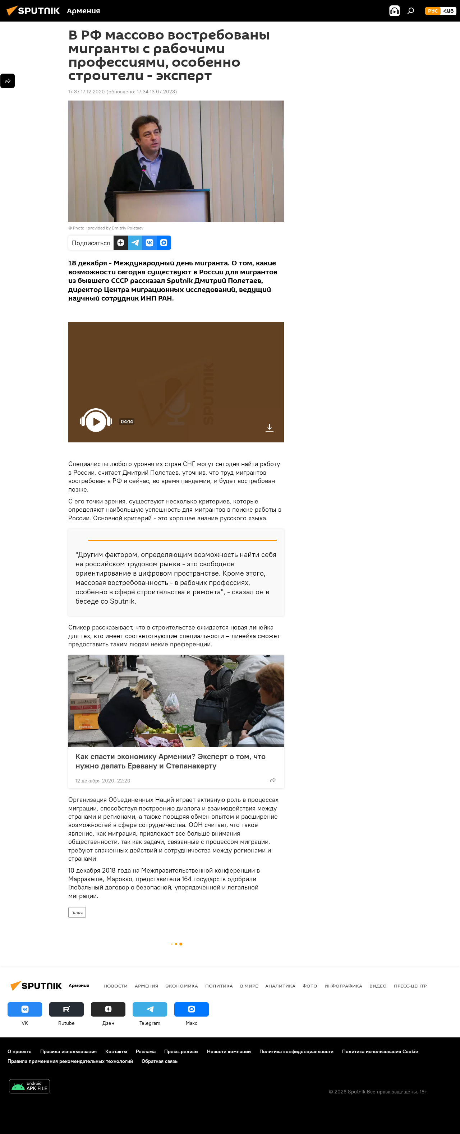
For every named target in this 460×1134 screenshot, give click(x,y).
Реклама (146, 1051)
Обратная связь (160, 1061)
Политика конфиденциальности (296, 1051)
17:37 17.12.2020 (86, 91)
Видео (378, 985)
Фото (310, 985)
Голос (77, 912)
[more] (273, 780)
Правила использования (68, 1051)
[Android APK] (29, 1087)
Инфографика (343, 985)
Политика (219, 985)
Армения (146, 985)
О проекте (20, 1051)
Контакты (116, 1051)
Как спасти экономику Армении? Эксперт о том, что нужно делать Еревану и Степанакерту (170, 761)
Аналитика (280, 985)
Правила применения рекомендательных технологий (70, 1061)
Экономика (182, 985)
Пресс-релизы (181, 1051)
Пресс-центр (410, 985)
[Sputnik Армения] (35, 17)
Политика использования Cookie (380, 1051)
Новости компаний (229, 1051)
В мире (249, 985)
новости (116, 985)
